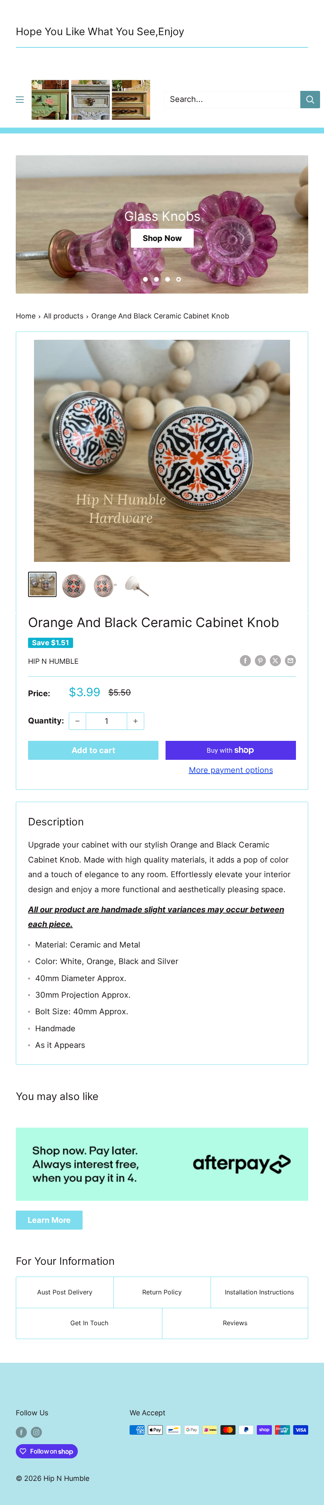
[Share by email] (290, 660)
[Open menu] (20, 99)
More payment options (231, 770)
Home (26, 316)
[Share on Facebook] (245, 660)
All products (63, 316)
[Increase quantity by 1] (135, 721)
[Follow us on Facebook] (21, 1432)
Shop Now (162, 238)
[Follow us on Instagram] (36, 1432)
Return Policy (162, 1292)
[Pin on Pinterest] (260, 660)
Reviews (235, 1323)
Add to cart (93, 750)
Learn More (49, 1220)
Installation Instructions (259, 1292)
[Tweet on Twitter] (275, 660)
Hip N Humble (53, 661)
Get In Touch (89, 1323)
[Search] (310, 99)
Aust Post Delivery (64, 1292)
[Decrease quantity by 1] (77, 721)
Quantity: (46, 720)
